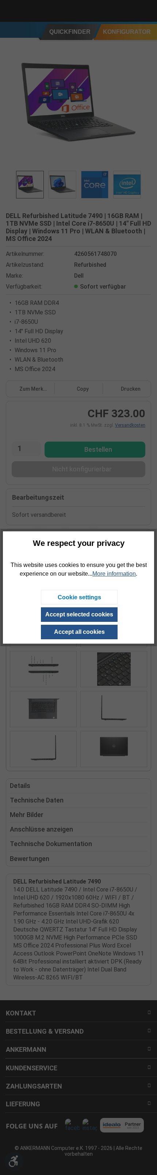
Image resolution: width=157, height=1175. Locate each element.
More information (114, 574)
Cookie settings (79, 597)
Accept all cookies (79, 632)
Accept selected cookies (79, 614)
